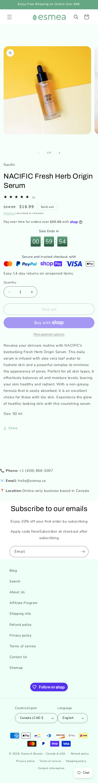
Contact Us (18, 657)
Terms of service (23, 646)
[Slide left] (38, 152)
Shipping (9, 213)
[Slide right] (59, 152)
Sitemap (16, 667)
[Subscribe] (83, 551)
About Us (17, 592)
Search (15, 581)
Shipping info (20, 613)
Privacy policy (20, 635)
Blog (13, 570)
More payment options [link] (49, 334)
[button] (9, 17)
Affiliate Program (23, 603)
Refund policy (21, 624)
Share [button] (13, 428)
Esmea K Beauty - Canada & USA (43, 753)
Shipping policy (76, 761)
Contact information (51, 768)
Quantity (10, 282)
